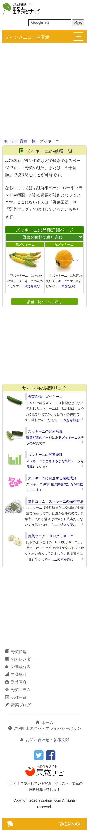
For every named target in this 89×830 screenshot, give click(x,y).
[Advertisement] (44, 91)
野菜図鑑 (19, 651)
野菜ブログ (21, 705)
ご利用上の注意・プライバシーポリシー (47, 731)
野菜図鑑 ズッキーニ (45, 396)
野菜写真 (19, 682)
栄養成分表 (21, 666)
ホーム (9, 141)
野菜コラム (21, 689)
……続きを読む (29, 286)
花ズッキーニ (25, 244)
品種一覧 (27, 141)
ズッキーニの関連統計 (45, 454)
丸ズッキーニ (64, 244)
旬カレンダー (23, 659)
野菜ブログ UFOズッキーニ (50, 535)
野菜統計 (19, 674)
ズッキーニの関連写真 (45, 431)
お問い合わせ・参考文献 (47, 739)
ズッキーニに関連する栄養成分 (52, 477)
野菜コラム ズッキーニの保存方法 (55, 501)
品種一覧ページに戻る (44, 301)
